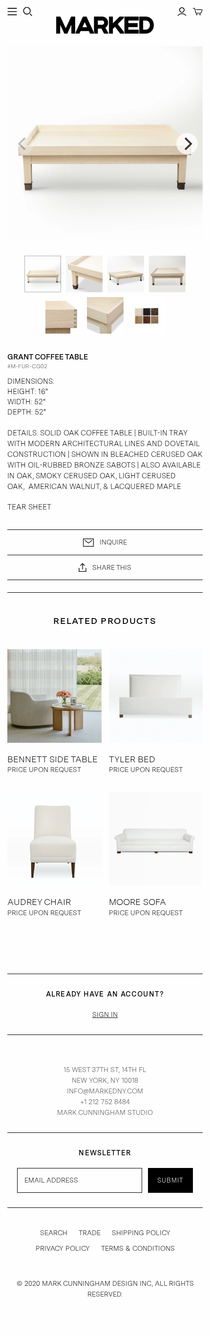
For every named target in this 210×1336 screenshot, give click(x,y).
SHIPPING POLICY (141, 1233)
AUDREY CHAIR (39, 902)
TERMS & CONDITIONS (138, 1248)
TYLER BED (132, 759)
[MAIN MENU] (12, 12)
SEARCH (53, 1233)
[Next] (187, 143)
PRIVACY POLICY (63, 1248)
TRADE (90, 1233)
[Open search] (28, 12)
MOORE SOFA (137, 902)
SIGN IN (105, 1014)
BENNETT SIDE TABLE (52, 759)
